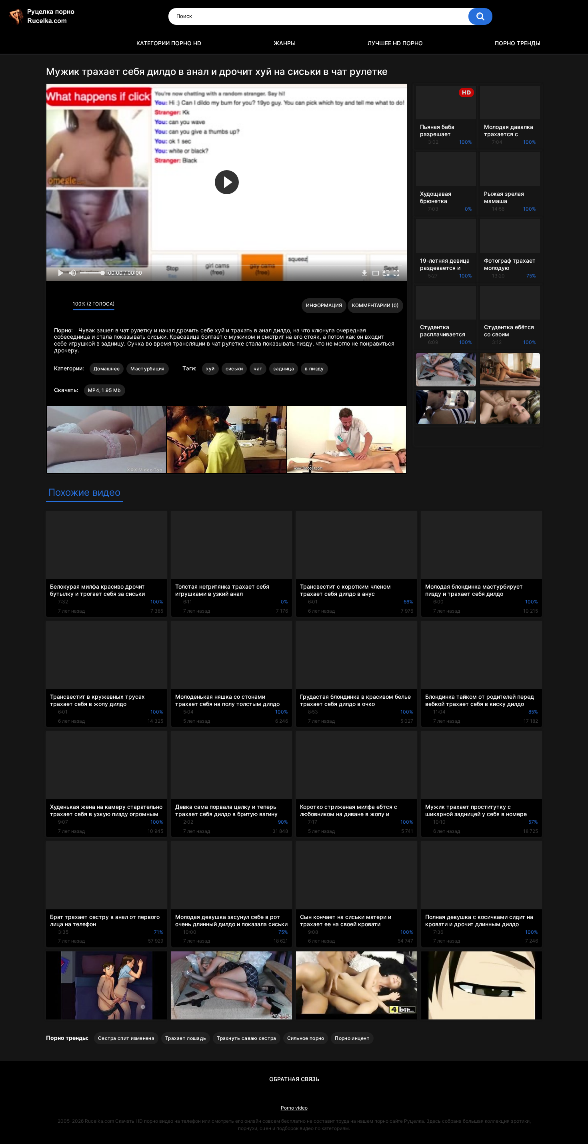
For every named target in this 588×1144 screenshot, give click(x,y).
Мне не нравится (64, 306)
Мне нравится (54, 306)
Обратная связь (294, 1079)
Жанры (285, 43)
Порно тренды (517, 43)
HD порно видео (56, 43)
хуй (210, 369)
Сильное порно (305, 1038)
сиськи (234, 369)
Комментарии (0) (375, 305)
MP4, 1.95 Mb (104, 390)
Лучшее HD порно (395, 43)
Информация (324, 305)
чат (258, 369)
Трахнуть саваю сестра (246, 1038)
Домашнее (107, 369)
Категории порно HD (168, 43)
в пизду (314, 369)
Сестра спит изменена (126, 1038)
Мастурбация (147, 369)
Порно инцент (352, 1038)
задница (283, 369)
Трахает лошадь (185, 1038)
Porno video (294, 1108)
